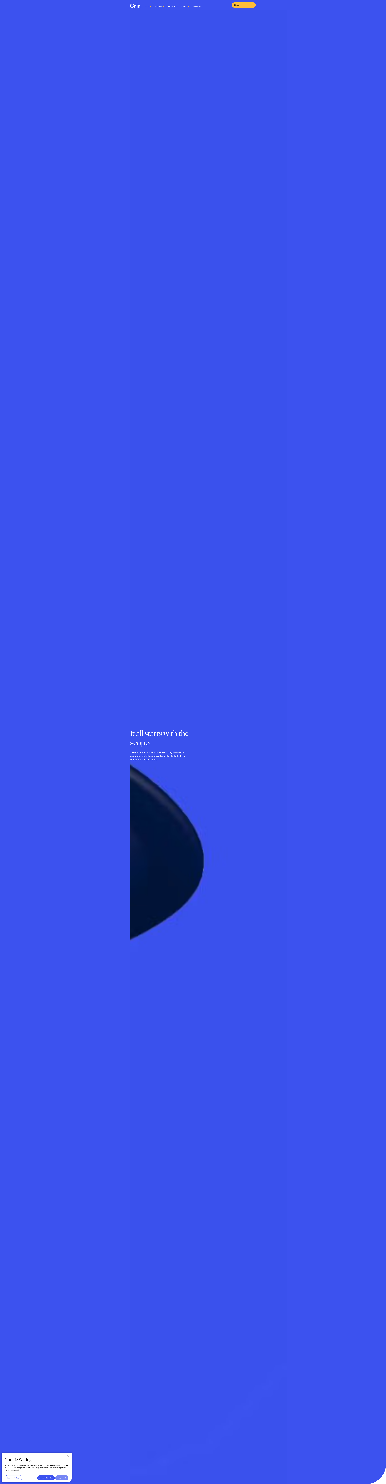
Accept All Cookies (46, 1478)
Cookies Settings (13, 1478)
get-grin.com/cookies (13, 1470)
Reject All (62, 1478)
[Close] (68, 1456)
